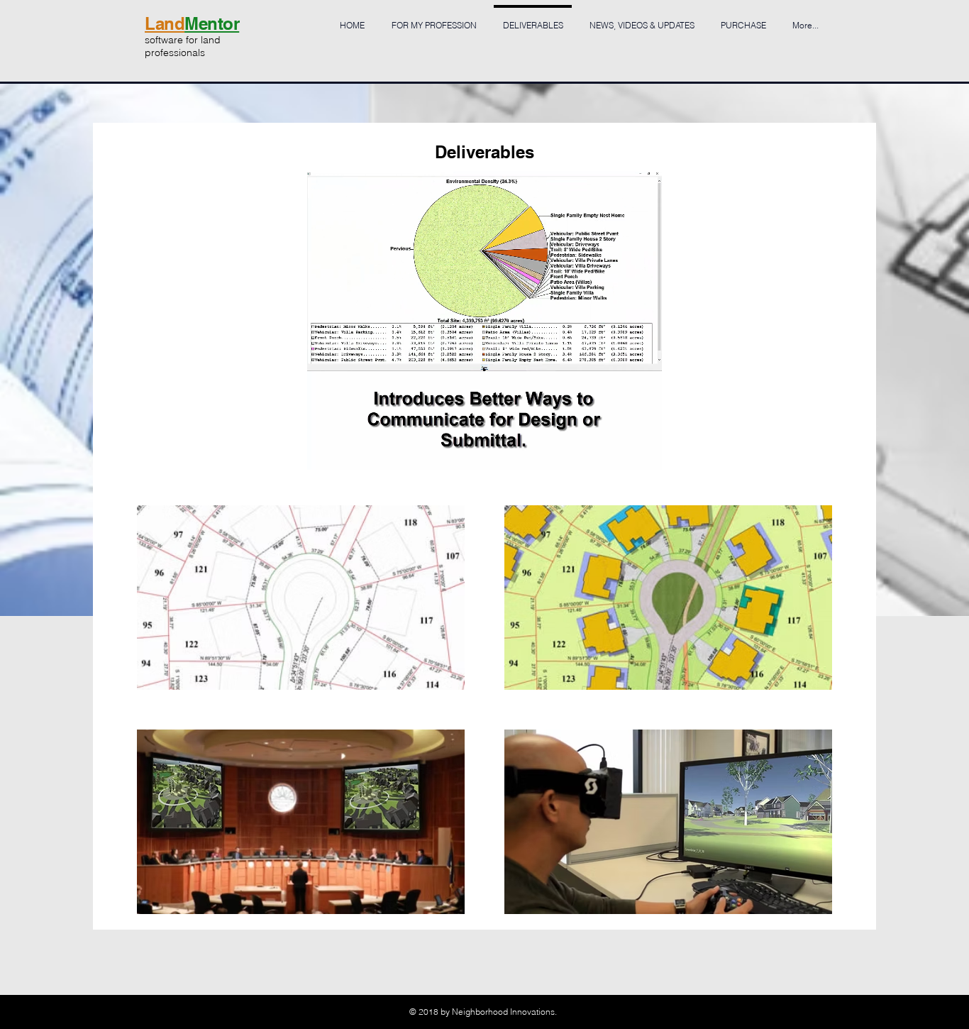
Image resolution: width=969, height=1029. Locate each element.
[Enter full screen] (642, 450)
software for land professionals (183, 46)
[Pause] (325, 450)
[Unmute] (349, 450)
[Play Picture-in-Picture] (618, 450)
